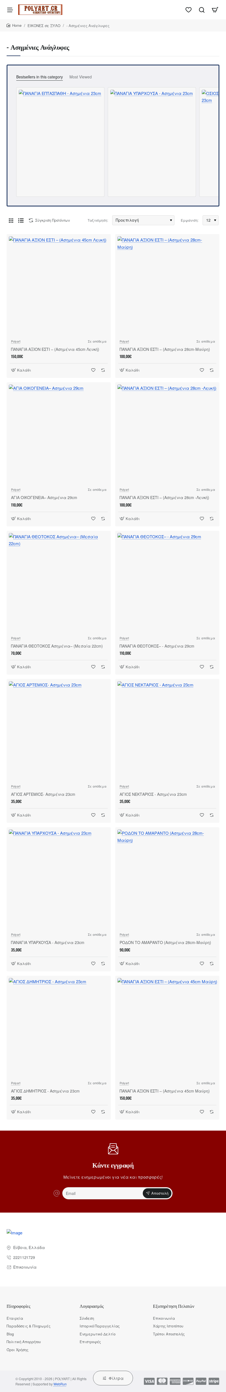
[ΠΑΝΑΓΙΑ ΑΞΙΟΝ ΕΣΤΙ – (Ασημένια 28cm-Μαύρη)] (167, 286)
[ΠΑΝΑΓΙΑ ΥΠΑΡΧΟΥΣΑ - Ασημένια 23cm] (151, 131)
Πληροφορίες (18, 1306)
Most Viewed (80, 76)
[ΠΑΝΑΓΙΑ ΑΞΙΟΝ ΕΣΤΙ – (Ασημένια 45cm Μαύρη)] (167, 1028)
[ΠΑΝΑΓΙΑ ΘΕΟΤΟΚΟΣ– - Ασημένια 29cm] (167, 583)
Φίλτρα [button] (116, 1378)
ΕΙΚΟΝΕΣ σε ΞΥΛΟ (44, 25)
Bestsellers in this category (39, 76)
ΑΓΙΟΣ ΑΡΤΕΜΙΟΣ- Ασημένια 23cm (43, 794)
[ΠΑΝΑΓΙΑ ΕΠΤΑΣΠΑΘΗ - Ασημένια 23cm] (60, 131)
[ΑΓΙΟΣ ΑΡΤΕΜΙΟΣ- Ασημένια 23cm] (59, 731)
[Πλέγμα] (11, 220)
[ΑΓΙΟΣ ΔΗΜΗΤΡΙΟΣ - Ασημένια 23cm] (59, 1028)
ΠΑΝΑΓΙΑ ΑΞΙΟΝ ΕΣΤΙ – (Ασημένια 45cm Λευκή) (55, 349)
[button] (22, 370)
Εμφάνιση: (189, 220)
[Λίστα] (21, 220)
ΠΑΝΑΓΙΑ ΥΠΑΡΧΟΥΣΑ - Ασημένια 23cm (47, 942)
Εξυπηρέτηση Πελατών (173, 1306)
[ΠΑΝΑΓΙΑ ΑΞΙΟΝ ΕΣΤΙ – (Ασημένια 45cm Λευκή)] (59, 286)
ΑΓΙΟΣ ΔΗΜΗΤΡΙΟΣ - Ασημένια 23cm (45, 1091)
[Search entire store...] (201, 9)
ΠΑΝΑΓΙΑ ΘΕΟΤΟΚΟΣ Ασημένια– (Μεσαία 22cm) (57, 646)
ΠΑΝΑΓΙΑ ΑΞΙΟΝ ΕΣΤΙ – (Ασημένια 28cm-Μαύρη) (165, 349)
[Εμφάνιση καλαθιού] (215, 9)
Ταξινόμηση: (98, 220)
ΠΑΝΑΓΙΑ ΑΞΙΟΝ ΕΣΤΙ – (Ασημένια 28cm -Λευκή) (164, 497)
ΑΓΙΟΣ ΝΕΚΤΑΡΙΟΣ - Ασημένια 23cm (153, 794)
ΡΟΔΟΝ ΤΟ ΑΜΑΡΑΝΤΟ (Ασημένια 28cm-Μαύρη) (165, 942)
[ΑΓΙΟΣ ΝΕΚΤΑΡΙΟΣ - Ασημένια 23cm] (167, 731)
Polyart (15, 341)
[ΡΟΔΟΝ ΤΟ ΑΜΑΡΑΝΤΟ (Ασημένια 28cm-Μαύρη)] (167, 879)
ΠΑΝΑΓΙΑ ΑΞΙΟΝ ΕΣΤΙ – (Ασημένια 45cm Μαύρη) (165, 1091)
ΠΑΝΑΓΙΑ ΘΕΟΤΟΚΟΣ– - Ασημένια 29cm (157, 646)
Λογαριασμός (92, 1306)
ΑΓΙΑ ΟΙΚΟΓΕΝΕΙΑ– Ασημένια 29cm (44, 497)
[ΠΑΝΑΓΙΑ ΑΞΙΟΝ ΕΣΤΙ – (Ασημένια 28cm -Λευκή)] (167, 434)
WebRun (60, 1384)
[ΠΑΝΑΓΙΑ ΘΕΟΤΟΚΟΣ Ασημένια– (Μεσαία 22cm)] (59, 583)
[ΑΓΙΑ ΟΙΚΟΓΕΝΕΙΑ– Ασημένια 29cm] (59, 434)
